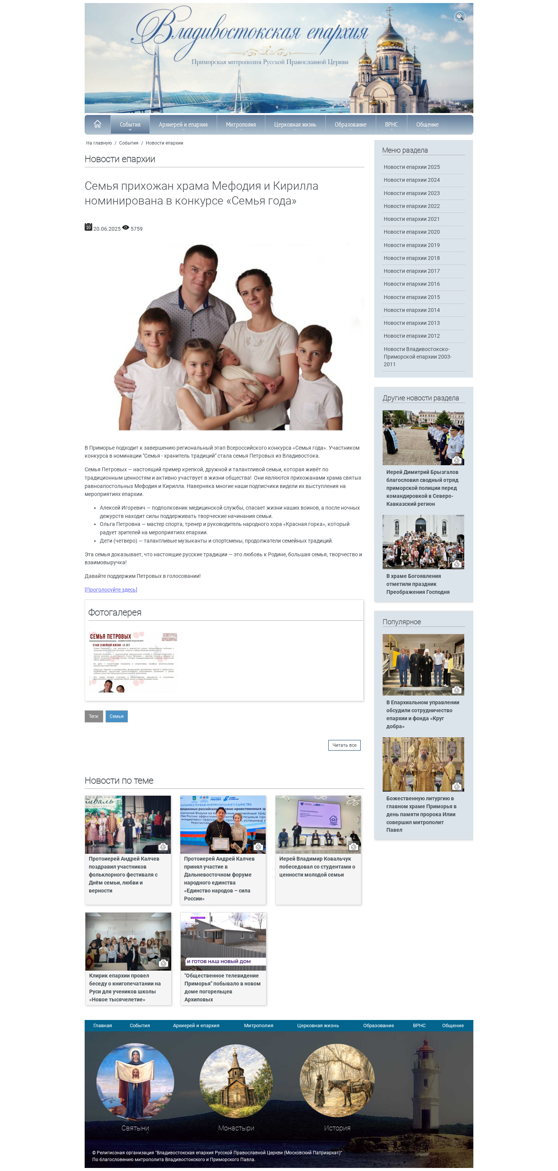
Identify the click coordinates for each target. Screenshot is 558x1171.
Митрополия (241, 124)
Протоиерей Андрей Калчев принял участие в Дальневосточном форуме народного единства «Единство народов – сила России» (219, 879)
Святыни (135, 1128)
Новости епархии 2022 (412, 206)
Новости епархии (164, 143)
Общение (427, 124)
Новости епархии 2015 (412, 297)
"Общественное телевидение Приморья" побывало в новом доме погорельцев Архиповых (222, 988)
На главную (99, 143)
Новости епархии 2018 (412, 258)
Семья (117, 716)
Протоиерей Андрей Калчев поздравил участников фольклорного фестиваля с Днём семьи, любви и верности (124, 875)
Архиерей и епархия (183, 124)
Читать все (344, 745)
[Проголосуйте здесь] (111, 590)
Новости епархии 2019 (412, 245)
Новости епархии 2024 (412, 180)
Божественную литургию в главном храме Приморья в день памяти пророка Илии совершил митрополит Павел (421, 814)
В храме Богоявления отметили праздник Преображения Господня (418, 584)
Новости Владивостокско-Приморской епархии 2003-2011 (418, 357)
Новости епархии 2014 (412, 310)
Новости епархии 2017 (412, 271)
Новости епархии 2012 (412, 336)
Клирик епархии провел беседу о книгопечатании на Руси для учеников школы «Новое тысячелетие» (125, 988)
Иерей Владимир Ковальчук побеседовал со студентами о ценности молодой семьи (317, 867)
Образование (351, 124)
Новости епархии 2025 (412, 167)
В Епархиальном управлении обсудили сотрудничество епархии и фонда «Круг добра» (422, 714)
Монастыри (236, 1128)
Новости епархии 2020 (412, 232)
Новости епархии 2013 (412, 323)
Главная (102, 1025)
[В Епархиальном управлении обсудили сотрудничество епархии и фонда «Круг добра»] (423, 694)
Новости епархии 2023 (412, 193)
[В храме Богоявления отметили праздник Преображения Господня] (423, 567)
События (130, 124)
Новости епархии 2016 (412, 284)
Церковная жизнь (295, 124)
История (337, 1128)
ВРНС (391, 124)
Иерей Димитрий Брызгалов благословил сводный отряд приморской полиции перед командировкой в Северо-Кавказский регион (422, 488)
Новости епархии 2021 (412, 219)
